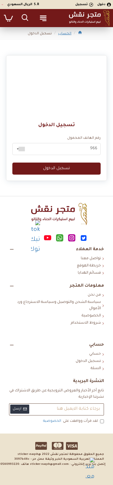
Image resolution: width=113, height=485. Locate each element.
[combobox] (20, 149)
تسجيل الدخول (56, 168)
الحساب (64, 34)
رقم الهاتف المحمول (84, 138)
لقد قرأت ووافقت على (70, 421)
